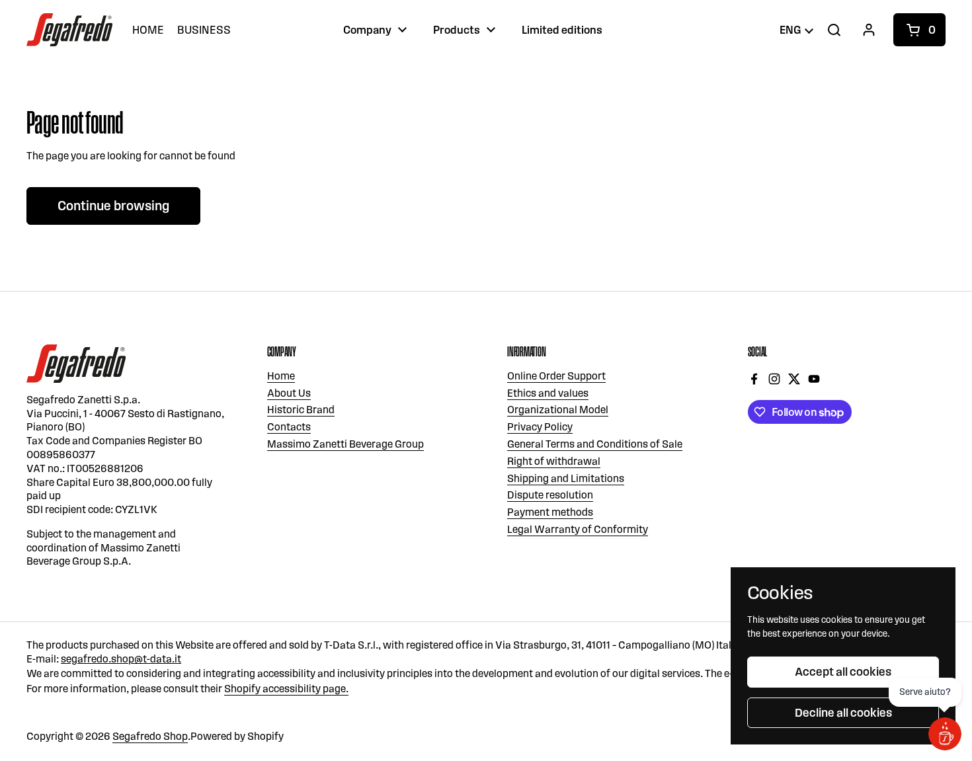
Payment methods (550, 512)
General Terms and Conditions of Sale (594, 444)
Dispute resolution (550, 495)
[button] (919, 29)
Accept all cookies (843, 671)
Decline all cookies (843, 712)
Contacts (289, 426)
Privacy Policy (540, 426)
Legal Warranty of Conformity (577, 529)
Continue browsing (113, 205)
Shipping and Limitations (565, 478)
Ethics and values (547, 393)
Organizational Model (557, 409)
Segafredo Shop (150, 736)
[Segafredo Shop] (69, 29)
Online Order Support (556, 375)
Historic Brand (301, 409)
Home (281, 375)
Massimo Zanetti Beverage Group (345, 444)
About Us (289, 393)
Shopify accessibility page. (286, 688)
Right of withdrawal (553, 461)
